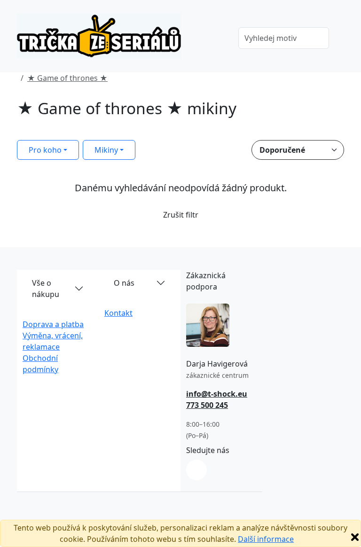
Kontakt (118, 313)
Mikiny (106, 150)
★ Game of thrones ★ (67, 78)
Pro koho (45, 150)
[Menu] (217, 39)
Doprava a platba (53, 324)
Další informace (266, 539)
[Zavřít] (355, 537)
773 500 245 (207, 405)
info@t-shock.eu (216, 394)
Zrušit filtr (180, 215)
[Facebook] (196, 470)
